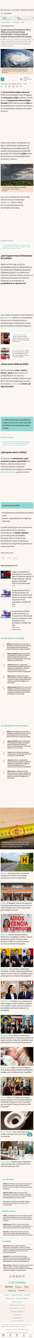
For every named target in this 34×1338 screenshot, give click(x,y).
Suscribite (27, 1295)
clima (8, 202)
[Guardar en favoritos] (2, 79)
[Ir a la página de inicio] (2, 13)
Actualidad (15, 10)
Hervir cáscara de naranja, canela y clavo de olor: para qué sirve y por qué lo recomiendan (19, 753)
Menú (3, 1336)
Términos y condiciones (17, 1311)
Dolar (10, 1336)
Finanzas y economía (26, 10)
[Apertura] (9, 1287)
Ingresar (30, 1336)
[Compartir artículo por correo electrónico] (17, 86)
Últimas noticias (5, 10)
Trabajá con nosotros (17, 1302)
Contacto (6, 1295)
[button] (29, 1134)
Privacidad (17, 1314)
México (16, 558)
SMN (22, 22)
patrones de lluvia (8, 472)
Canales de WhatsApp (17, 1295)
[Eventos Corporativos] (18, 1287)
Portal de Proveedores (22, 1298)
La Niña (14, 384)
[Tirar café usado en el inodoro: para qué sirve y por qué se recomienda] (17, 1120)
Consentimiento (17, 1317)
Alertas (23, 1336)
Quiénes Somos (10, 1298)
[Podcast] (12, 1291)
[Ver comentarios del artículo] (21, 86)
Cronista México (5, 22)
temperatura (8, 318)
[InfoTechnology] (21, 1290)
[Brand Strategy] (26, 1287)
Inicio (17, 1336)
